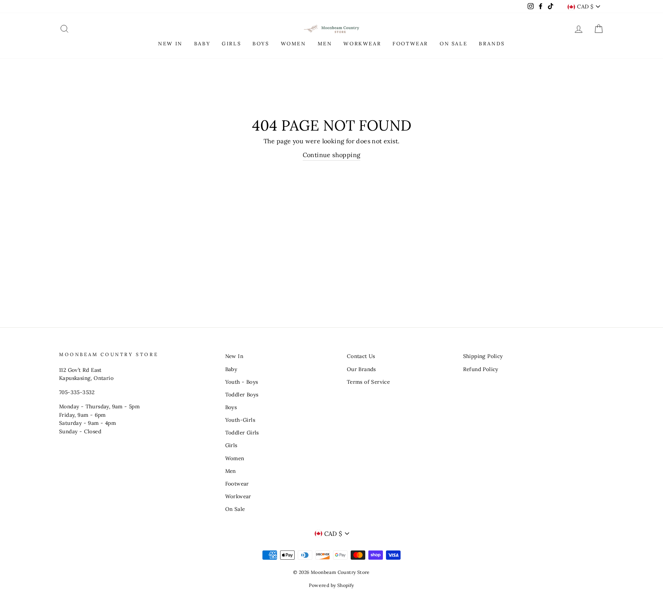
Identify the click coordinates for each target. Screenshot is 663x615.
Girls (231, 445)
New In (234, 356)
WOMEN (293, 43)
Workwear (238, 496)
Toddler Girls (242, 432)
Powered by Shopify (331, 585)
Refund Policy (480, 369)
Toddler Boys (242, 394)
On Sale (235, 509)
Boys (231, 407)
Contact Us (361, 356)
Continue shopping (332, 155)
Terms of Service (368, 381)
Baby (231, 369)
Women (234, 458)
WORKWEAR (362, 43)
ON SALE (453, 43)
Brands (492, 43)
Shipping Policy (483, 356)
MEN (325, 43)
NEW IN (170, 43)
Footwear (237, 483)
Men (230, 470)
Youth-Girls (240, 419)
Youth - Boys (241, 381)
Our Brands (361, 369)
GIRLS (231, 43)
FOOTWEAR (410, 43)
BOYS (260, 43)
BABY (202, 43)
